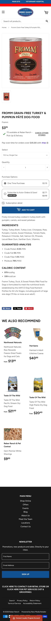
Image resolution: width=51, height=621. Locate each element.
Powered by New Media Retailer (34, 612)
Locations (25, 523)
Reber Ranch (14, 612)
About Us (25, 515)
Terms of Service (14, 603)
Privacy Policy (22, 601)
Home (4, 27)
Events (25, 508)
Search (12, 601)
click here (13, 589)
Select (5, 150)
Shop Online (25, 501)
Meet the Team (25, 519)
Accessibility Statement (32, 603)
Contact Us (26, 526)
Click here (8, 586)
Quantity (6, 162)
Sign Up (25, 574)
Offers (25, 504)
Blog (25, 512)
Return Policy (35, 601)
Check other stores (41, 134)
